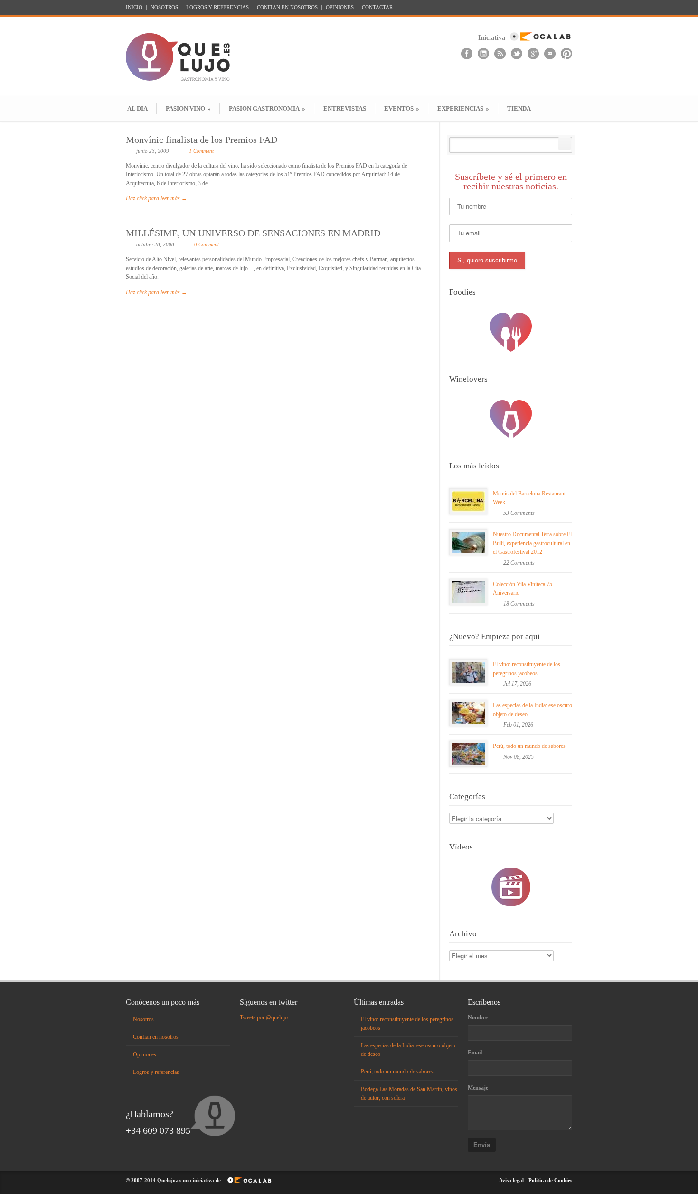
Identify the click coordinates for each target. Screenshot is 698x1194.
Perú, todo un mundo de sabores (529, 746)
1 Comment (201, 151)
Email (475, 1052)
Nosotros (143, 1019)
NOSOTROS (164, 7)
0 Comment (206, 244)
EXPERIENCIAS (463, 108)
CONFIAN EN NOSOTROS (287, 7)
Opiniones (144, 1054)
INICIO (134, 7)
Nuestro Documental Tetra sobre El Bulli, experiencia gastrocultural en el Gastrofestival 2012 (532, 543)
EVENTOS (401, 108)
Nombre (478, 1017)
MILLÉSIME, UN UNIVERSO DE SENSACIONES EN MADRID (253, 233)
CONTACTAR (377, 7)
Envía (481, 1144)
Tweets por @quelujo (264, 1017)
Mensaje (478, 1087)
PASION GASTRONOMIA (267, 108)
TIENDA (519, 108)
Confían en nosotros (156, 1037)
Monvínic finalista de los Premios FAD (201, 139)
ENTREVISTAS (344, 108)
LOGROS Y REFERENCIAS (217, 7)
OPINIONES (340, 7)
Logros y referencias (156, 1072)
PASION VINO (188, 108)
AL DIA (137, 108)
